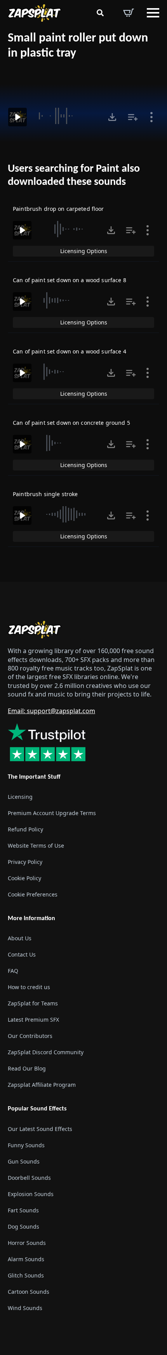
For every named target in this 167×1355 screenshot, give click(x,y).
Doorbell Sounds (29, 1177)
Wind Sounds (25, 1308)
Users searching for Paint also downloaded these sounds (74, 176)
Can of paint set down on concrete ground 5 (71, 422)
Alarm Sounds (26, 1259)
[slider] (66, 116)
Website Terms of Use (36, 845)
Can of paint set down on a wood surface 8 (69, 280)
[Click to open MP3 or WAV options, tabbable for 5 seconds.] (112, 117)
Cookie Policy (24, 878)
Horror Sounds (27, 1242)
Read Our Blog (27, 1068)
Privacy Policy (25, 861)
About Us (19, 938)
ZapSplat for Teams (33, 1003)
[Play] (17, 117)
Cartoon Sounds (28, 1291)
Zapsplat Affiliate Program (42, 1084)
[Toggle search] (100, 13)
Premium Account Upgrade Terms (52, 813)
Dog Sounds (23, 1226)
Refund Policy (25, 829)
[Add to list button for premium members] (132, 117)
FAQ (13, 970)
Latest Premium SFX (33, 1019)
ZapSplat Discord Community (46, 1052)
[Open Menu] (153, 13)
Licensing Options (83, 251)
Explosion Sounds (31, 1194)
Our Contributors (30, 1036)
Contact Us (22, 954)
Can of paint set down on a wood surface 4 (69, 351)
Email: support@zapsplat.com (51, 711)
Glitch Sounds (26, 1275)
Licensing (20, 796)
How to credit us (29, 987)
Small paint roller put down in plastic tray (78, 46)
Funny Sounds (26, 1145)
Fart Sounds (23, 1210)
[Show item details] (151, 117)
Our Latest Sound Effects (40, 1129)
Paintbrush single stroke (45, 494)
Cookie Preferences (32, 894)
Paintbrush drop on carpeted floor (58, 208)
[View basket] (128, 12)
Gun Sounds (24, 1161)
